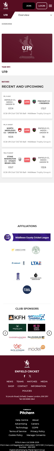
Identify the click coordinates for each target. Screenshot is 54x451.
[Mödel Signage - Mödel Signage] (37, 348)
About (35, 420)
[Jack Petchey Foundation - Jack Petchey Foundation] (37, 318)
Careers (35, 424)
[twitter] (30, 376)
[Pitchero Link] (27, 413)
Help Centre (22, 420)
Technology (22, 427)
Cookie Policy (16, 435)
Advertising (21, 424)
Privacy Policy (38, 431)
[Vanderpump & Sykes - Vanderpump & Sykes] (17, 338)
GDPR (35, 427)
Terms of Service (17, 431)
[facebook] (24, 377)
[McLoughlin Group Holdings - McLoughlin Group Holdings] (37, 338)
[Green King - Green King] (17, 328)
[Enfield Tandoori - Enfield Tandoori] (37, 328)
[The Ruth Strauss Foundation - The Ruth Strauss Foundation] (17, 348)
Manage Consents (36, 435)
